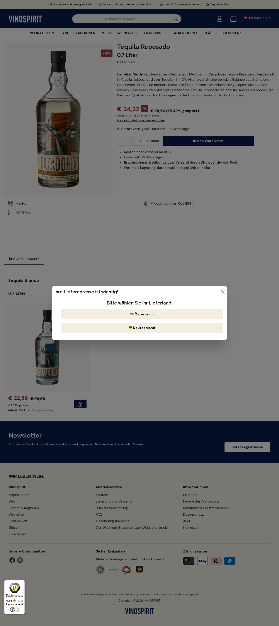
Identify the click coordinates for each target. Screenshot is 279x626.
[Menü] (22, 582)
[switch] (14, 609)
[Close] (223, 292)
